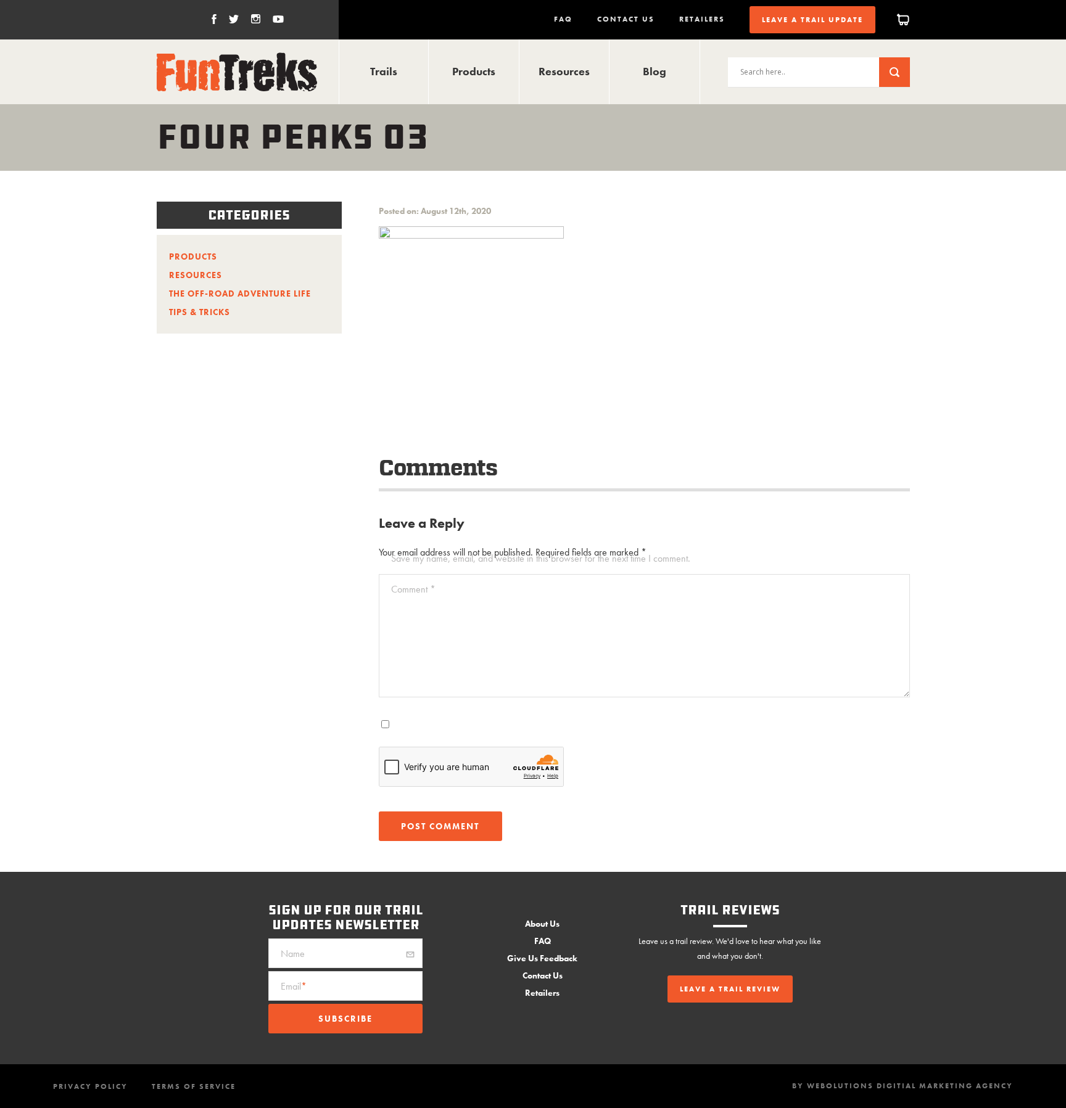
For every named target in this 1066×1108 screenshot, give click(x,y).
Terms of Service (194, 1086)
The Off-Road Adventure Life (240, 293)
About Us (542, 923)
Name (293, 953)
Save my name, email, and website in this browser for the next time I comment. (540, 558)
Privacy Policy (90, 1086)
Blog (654, 71)
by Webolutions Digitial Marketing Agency (902, 1086)
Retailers (702, 19)
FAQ (563, 19)
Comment (413, 589)
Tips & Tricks (199, 312)
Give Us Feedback (542, 958)
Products (473, 71)
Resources (564, 71)
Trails (383, 71)
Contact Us (626, 19)
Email (294, 986)
